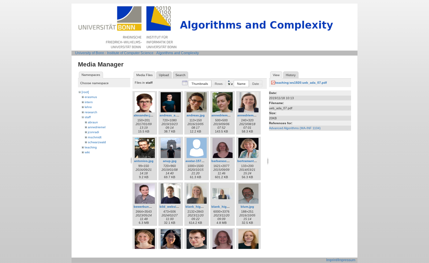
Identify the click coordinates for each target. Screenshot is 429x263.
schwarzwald (97, 142)
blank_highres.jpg (225, 206)
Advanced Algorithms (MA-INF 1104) (295, 128)
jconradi (93, 132)
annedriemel (96, 127)
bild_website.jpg (172, 206)
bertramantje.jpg (249, 161)
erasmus (91, 97)
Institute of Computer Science (130, 53)
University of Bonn (89, 53)
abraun (93, 122)
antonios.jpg (144, 161)
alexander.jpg (144, 115)
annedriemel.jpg (249, 115)
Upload (164, 75)
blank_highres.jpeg (200, 206)
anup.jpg (170, 161)
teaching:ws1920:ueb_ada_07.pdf (301, 82)
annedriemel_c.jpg (225, 115)
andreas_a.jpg (170, 115)
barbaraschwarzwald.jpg (229, 161)
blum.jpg (247, 206)
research (91, 112)
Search (180, 75)
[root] (85, 92)
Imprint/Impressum (340, 260)
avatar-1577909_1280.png (204, 161)
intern (89, 102)
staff (88, 117)
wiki (87, 152)
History (291, 75)
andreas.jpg (196, 115)
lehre (88, 107)
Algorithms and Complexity (177, 53)
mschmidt (94, 137)
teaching (91, 147)
